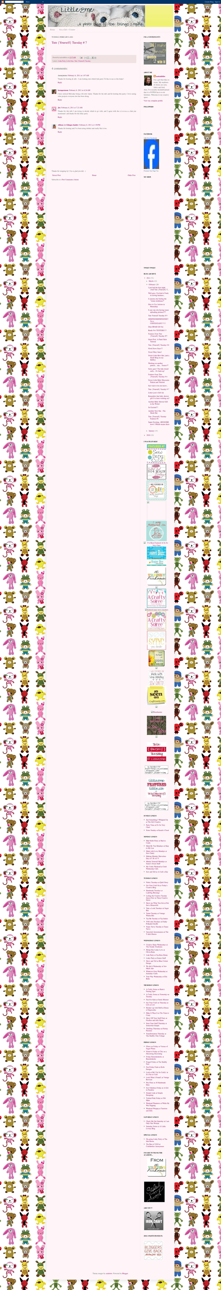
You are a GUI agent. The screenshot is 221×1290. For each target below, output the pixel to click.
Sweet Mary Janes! (155, 352)
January (152, 431)
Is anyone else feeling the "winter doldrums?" (157, 299)
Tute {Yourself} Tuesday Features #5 (157, 417)
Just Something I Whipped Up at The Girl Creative (157, 821)
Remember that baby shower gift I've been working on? (158, 397)
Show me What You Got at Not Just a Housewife (157, 904)
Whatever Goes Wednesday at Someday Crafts (156, 972)
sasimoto (109, 1273)
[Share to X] (90, 57)
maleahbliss (160, 76)
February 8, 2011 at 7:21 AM (71, 107)
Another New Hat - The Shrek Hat (156, 412)
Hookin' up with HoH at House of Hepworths (157, 1009)
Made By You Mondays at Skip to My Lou (157, 847)
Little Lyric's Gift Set (156, 392)
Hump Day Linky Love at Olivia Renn (155, 951)
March (151, 281)
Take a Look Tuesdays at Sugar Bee (157, 909)
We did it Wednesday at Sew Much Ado (156, 967)
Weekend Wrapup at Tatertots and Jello (156, 1109)
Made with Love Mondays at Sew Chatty (156, 852)
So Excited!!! (153, 407)
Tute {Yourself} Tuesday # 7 (69, 42)
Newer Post (56, 175)
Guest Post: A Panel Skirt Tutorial (157, 340)
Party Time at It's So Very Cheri (155, 826)
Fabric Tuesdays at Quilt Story (157, 882)
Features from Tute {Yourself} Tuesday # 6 (157, 375)
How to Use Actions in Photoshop (156, 305)
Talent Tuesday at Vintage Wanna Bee (155, 914)
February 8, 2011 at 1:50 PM (89, 125)
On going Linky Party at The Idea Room (156, 1140)
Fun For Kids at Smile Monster (157, 999)
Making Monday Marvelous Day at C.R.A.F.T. (156, 857)
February (152, 284)
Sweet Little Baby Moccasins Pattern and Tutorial (158, 381)
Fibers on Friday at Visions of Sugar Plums (157, 1047)
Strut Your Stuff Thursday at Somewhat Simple (156, 1024)
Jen (59, 107)
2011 (149, 278)
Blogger (125, 1273)
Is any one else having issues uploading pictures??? (158, 311)
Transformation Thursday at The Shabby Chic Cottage (156, 1034)
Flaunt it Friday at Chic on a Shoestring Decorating (156, 1052)
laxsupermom (63, 90)
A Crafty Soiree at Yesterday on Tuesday (157, 995)
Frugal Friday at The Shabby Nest (156, 1063)
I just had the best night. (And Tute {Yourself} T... (158, 288)
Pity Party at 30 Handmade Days (156, 1083)
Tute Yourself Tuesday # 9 (157, 315)
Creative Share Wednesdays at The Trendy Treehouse (157, 945)
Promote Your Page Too (151, 171)
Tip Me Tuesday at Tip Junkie (157, 918)
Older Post (131, 175)
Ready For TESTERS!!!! (157, 330)
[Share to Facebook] (93, 57)
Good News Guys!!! (155, 348)
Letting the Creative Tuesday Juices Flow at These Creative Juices (157, 897)
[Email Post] (81, 57)
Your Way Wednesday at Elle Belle (156, 977)
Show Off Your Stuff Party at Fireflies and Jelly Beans (156, 1019)
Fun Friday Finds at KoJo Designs (155, 1068)
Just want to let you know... (158, 385)
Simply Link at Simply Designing (154, 1094)
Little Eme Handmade (150, 138)
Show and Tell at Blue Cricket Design (157, 962)
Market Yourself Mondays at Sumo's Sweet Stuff (156, 862)
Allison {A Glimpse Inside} (68, 125)
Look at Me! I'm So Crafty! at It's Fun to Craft (157, 1073)
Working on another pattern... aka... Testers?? (158, 364)
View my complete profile (153, 100)
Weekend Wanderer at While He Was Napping (157, 1104)
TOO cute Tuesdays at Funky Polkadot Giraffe (156, 922)
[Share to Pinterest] (95, 57)
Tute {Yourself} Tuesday (82, 61)
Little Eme (70, 61)
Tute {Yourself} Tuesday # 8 (158, 345)
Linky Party (62, 61)
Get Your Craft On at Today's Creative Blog (156, 886)
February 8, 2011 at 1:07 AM (78, 75)
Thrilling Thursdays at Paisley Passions (157, 1029)
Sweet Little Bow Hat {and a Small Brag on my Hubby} (158, 357)
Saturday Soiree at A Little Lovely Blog (156, 1127)
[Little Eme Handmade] (151, 168)
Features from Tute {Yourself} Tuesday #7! (157, 335)
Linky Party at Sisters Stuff (156, 958)
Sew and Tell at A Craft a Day (157, 872)
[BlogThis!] (88, 57)
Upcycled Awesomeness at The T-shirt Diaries (157, 933)
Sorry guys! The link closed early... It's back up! (158, 370)
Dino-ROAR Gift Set (155, 327)
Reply (60, 82)
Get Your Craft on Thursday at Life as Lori (157, 1003)
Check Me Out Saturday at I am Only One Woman (157, 1122)
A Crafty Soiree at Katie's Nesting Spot (155, 990)
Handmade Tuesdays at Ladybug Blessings (154, 891)
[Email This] (85, 57)
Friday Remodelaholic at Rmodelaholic (155, 1057)
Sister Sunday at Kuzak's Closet (157, 830)
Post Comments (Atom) (70, 179)
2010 (149, 435)
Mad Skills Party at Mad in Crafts (156, 841)
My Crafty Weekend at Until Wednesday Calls (156, 867)
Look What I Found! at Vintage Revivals (157, 1078)
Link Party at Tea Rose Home (157, 955)
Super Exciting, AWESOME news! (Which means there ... (158, 424)
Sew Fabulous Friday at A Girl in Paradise (157, 1089)
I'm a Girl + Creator (67, 29)
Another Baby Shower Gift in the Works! (158, 402)
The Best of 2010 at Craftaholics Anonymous (155, 1145)
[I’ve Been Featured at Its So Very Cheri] (156, 545)
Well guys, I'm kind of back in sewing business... (158, 294)
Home (52, 29)
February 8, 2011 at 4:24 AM (79, 90)
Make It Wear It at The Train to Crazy (157, 1014)
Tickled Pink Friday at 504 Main (156, 1099)
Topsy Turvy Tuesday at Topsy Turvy (157, 927)
